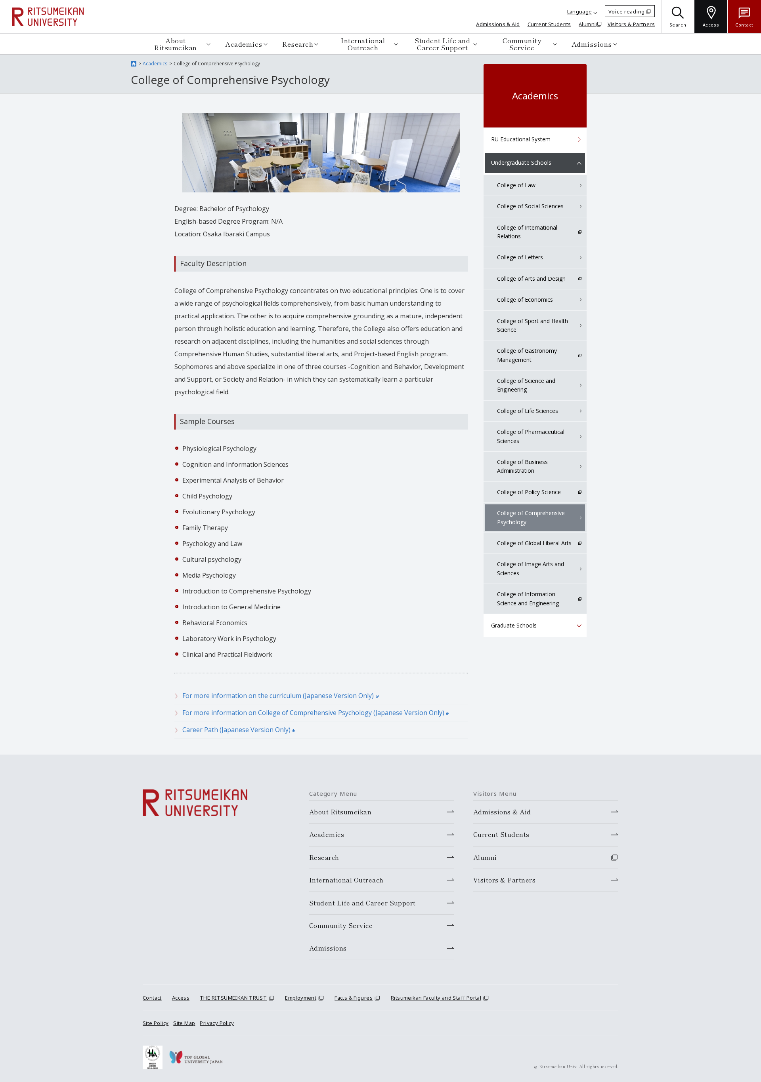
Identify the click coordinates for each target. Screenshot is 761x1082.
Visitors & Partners (631, 24)
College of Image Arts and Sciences (530, 568)
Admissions (592, 44)
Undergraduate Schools (521, 162)
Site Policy (155, 1023)
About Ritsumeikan (175, 43)
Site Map (184, 1023)
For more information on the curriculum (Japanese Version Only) (278, 695)
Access (180, 997)
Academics (243, 44)
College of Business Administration (522, 466)
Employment (300, 997)
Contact (152, 997)
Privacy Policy (217, 1023)
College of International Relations (527, 232)
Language (579, 11)
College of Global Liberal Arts (534, 543)
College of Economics (525, 299)
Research (297, 44)
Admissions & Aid (498, 24)
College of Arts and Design (531, 278)
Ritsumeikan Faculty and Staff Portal (436, 997)
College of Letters (520, 257)
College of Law (516, 185)
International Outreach (363, 43)
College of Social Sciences (530, 206)
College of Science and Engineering (526, 385)
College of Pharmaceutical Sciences (530, 436)
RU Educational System (521, 139)
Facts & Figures (354, 997)
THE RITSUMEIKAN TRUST (233, 997)
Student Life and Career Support (442, 43)
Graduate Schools (514, 625)
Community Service (522, 43)
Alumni (587, 24)
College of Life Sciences (527, 411)
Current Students (549, 24)
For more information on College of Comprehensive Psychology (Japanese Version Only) (313, 712)
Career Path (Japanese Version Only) (236, 729)
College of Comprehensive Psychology (531, 517)
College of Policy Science (529, 492)
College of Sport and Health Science (532, 325)
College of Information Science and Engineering (528, 598)
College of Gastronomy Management (527, 355)
